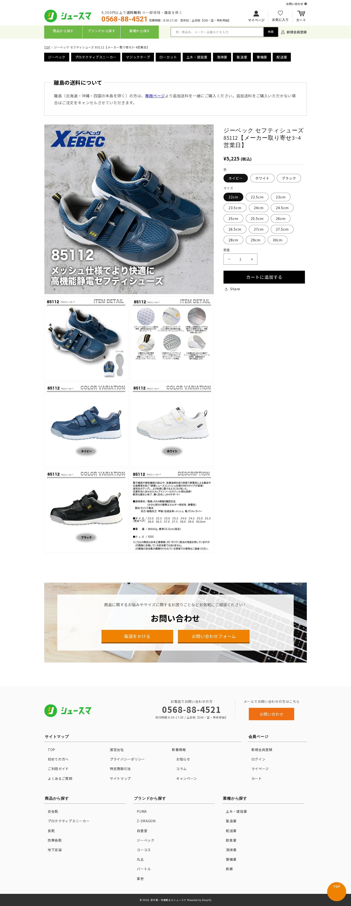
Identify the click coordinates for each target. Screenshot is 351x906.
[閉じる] (176, 42)
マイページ (260, 768)
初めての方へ (58, 759)
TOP (47, 47)
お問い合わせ (272, 714)
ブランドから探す (102, 30)
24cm (259, 207)
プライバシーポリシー (127, 759)
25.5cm (257, 218)
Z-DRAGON (146, 820)
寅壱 (140, 878)
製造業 (242, 57)
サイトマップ (120, 778)
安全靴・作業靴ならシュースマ (168, 900)
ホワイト (262, 178)
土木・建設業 (196, 57)
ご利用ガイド (58, 768)
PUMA (142, 811)
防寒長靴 (55, 840)
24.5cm (282, 207)
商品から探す (63, 30)
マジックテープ (138, 57)
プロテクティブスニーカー (96, 57)
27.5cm (282, 229)
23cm (281, 197)
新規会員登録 (261, 749)
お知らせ (183, 759)
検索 (271, 31)
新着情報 (179, 749)
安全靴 (53, 811)
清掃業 (222, 57)
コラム (181, 768)
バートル (144, 868)
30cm (277, 240)
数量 (226, 250)
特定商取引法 (120, 768)
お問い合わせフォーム (214, 636)
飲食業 (231, 840)
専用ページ (155, 95)
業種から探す (139, 30)
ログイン (258, 759)
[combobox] (224, 32)
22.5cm (257, 197)
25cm (233, 218)
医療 (229, 868)
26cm (281, 218)
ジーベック (56, 57)
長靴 (51, 830)
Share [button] (235, 288)
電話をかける (137, 636)
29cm (256, 240)
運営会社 (117, 749)
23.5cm (235, 207)
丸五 (140, 859)
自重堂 (142, 830)
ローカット (168, 57)
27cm (259, 229)
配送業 (282, 57)
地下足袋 (55, 849)
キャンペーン (186, 778)
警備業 (262, 57)
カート (256, 778)
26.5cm (235, 229)
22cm (233, 197)
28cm (233, 240)
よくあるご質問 (60, 778)
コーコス (144, 849)
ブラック (289, 178)
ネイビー (236, 178)
